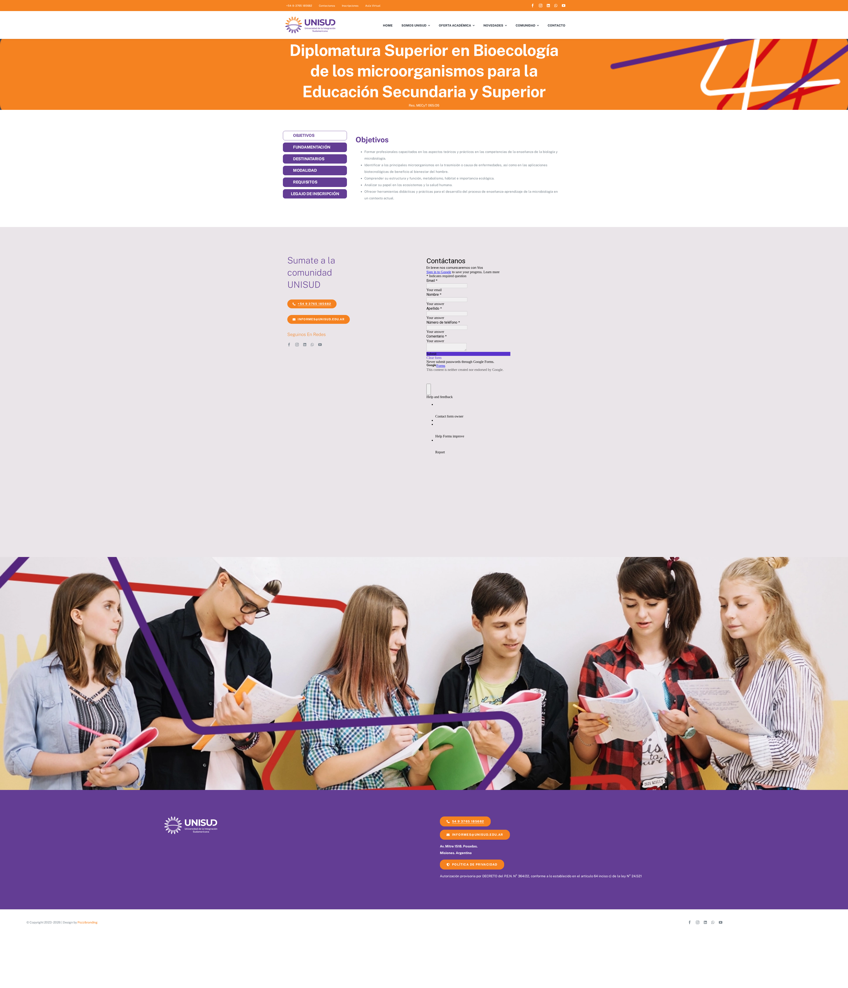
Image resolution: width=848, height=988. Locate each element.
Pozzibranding (88, 922)
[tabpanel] (457, 168)
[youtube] (563, 5)
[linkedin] (548, 5)
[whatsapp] (555, 5)
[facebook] (532, 5)
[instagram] (540, 5)
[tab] (315, 135)
